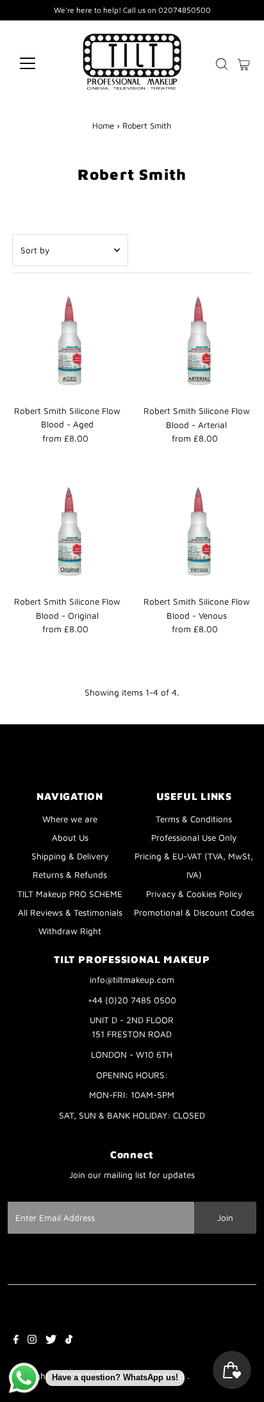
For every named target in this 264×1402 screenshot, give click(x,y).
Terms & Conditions (194, 819)
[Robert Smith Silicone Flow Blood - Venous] (196, 533)
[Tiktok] (69, 1340)
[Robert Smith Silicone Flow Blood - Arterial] (196, 342)
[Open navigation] (39, 63)
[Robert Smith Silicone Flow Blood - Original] (67, 533)
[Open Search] (221, 64)
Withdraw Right (69, 931)
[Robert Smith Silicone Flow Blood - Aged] (67, 342)
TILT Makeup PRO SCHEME (69, 894)
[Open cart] (244, 63)
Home (103, 125)
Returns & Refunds (70, 875)
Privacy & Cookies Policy (194, 894)
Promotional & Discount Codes (194, 912)
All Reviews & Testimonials (70, 912)
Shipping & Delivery (69, 856)
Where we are (69, 819)
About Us (70, 837)
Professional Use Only (193, 837)
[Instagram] (32, 1340)
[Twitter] (51, 1340)
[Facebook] (16, 1340)
